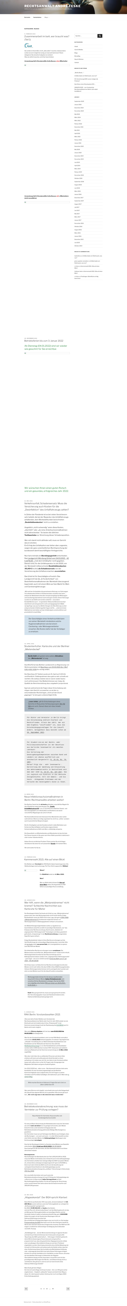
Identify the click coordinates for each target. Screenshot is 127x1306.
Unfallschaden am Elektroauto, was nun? (85, 76)
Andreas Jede (78, 271)
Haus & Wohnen (78, 59)
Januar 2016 (77, 236)
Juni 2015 (77, 242)
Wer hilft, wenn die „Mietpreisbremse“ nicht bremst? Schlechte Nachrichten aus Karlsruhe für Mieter (46, 905)
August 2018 (78, 184)
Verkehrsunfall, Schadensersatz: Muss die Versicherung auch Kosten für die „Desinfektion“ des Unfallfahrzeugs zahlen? (46, 506)
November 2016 (79, 223)
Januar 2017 (77, 220)
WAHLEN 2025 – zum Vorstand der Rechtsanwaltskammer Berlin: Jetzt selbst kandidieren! (86, 89)
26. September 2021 (35, 732)
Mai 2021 (77, 130)
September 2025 (79, 101)
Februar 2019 (78, 172)
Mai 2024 (77, 114)
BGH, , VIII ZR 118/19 (47, 1146)
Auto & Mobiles (78, 49)
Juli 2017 (76, 207)
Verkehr (76, 62)
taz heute (30, 944)
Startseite (27, 17)
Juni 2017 (77, 210)
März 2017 (77, 217)
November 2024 (79, 111)
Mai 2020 (77, 149)
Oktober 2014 (78, 246)
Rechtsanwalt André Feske (52, 6)
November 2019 (79, 159)
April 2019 (77, 165)
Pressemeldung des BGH (32, 1222)
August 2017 (78, 204)
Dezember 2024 (79, 107)
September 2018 (79, 181)
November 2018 (79, 175)
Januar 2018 (77, 194)
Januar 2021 (77, 143)
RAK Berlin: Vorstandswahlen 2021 (42, 1014)
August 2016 (78, 229)
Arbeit (76, 46)
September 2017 (79, 201)
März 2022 (77, 120)
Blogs (46, 17)
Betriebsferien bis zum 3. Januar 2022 (43, 340)
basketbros (77, 256)
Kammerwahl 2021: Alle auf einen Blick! (44, 859)
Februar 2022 (78, 124)
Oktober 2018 (78, 178)
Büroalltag (77, 56)
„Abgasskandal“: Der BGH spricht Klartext (45, 1197)
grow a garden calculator (81, 261)
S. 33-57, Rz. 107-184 (51, 772)
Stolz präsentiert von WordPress (41, 1302)
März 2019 (77, 168)
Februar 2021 (78, 140)
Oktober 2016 (78, 226)
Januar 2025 (77, 104)
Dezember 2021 (78, 127)
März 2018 (77, 191)
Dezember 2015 (78, 239)
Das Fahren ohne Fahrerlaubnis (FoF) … (84, 84)
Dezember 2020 (79, 146)
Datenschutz (27, 1302)
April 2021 (77, 133)
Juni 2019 (77, 162)
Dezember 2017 (78, 197)
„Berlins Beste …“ (79, 72)
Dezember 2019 (78, 156)
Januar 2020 (78, 152)
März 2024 (77, 117)
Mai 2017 (77, 213)
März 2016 (77, 233)
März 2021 (77, 136)
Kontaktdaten (37, 17)
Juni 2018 (77, 188)
